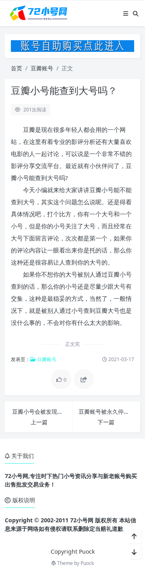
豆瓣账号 (42, 68)
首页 (16, 68)
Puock (87, 563)
